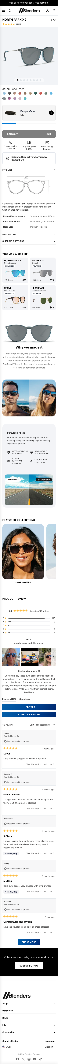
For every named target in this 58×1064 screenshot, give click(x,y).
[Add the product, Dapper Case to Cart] (51, 112)
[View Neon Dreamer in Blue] (15, 273)
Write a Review (36, 715)
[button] (29, 24)
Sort (32, 724)
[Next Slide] (53, 657)
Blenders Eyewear (32, 1054)
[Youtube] (34, 1059)
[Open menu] (3, 10)
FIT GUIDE (7, 170)
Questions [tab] (24, 700)
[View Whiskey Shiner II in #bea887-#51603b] (43, 300)
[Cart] (54, 10)
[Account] (47, 10)
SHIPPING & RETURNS (13, 241)
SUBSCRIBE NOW (28, 965)
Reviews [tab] (9, 700)
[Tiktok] (40, 1059)
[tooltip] (39, 671)
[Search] (9, 10)
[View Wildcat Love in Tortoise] (15, 300)
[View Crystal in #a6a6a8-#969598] (43, 273)
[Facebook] (17, 1059)
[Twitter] (23, 1059)
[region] (29, 657)
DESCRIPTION (9, 234)
